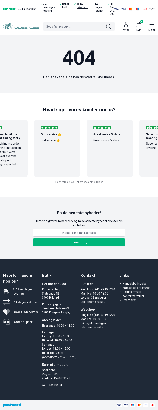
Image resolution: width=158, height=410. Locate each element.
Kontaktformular (133, 296)
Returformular (132, 292)
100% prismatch (82, 6)
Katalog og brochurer (136, 287)
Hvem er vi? (130, 300)
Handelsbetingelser (135, 283)
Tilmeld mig (79, 242)
